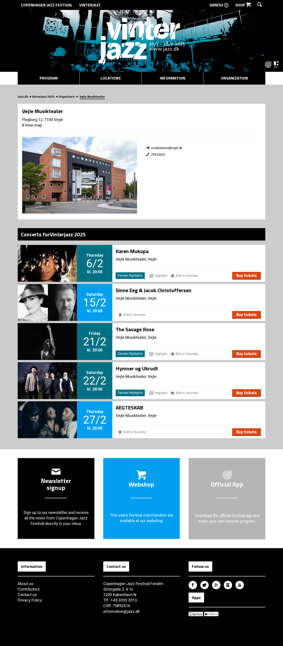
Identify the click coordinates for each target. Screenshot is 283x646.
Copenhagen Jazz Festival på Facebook (193, 585)
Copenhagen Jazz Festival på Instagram (228, 585)
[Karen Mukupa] (47, 256)
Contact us (27, 594)
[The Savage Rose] (47, 334)
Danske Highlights (130, 275)
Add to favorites (186, 275)
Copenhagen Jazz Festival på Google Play (211, 614)
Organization (234, 78)
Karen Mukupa (132, 251)
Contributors (29, 589)
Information (172, 78)
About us (25, 583)
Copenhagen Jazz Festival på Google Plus (216, 585)
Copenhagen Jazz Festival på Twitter (204, 585)
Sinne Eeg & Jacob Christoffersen (153, 290)
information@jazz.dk (121, 611)
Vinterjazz (90, 5)
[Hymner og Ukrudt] (47, 373)
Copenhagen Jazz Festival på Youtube (239, 585)
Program (49, 78)
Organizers (67, 96)
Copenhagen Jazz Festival (47, 5)
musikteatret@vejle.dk (166, 148)
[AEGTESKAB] (47, 412)
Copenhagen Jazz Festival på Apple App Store (196, 614)
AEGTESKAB (129, 407)
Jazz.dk (23, 96)
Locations (111, 78)
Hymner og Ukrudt (137, 368)
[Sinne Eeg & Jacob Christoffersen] (47, 295)
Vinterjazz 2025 (43, 96)
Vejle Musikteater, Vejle (136, 259)
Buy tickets (246, 275)
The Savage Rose (135, 329)
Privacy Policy (30, 600)
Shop (240, 5)
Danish (217, 5)
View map (33, 125)
